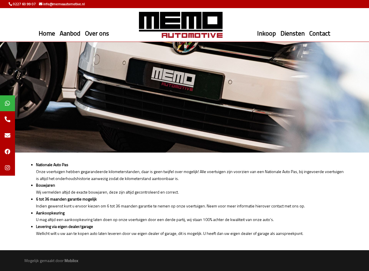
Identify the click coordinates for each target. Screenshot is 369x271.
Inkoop (266, 33)
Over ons (97, 33)
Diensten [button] (292, 33)
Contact (319, 33)
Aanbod (70, 33)
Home (47, 33)
